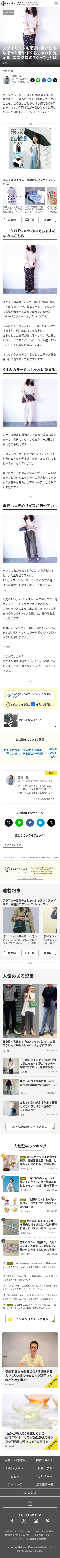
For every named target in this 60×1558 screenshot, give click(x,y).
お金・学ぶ (45, 1468)
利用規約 (8, 1535)
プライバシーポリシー (43, 1535)
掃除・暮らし (45, 1460)
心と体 (14, 857)
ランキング (15, 1484)
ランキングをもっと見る (32, 1319)
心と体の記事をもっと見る (30, 1127)
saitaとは (30, 1492)
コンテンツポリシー (23, 1535)
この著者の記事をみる (45, 799)
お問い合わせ (10, 1531)
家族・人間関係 (15, 1460)
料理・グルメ (15, 1468)
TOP (5, 857)
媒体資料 (43, 1538)
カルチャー (45, 1476)
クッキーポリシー (19, 1538)
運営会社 (32, 1538)
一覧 (31, 219)
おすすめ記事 (47, 1531)
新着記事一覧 (45, 1484)
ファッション (14, 844)
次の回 (48, 219)
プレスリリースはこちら (29, 1531)
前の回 (12, 219)
